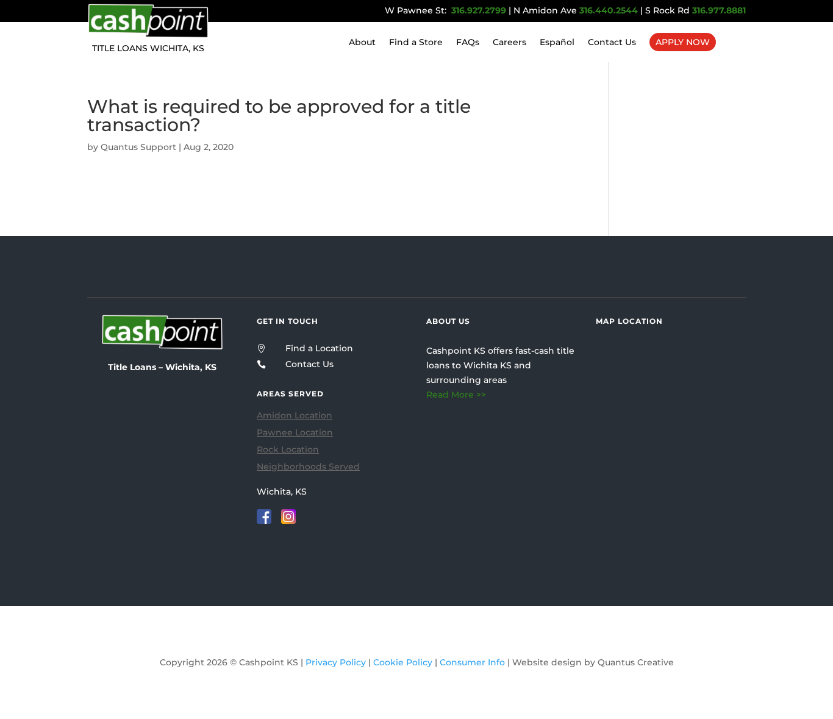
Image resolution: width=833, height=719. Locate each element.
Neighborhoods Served (308, 466)
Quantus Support (138, 146)
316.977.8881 (719, 10)
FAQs (467, 43)
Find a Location (319, 348)
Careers (509, 43)
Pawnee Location (295, 432)
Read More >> (456, 394)
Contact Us (612, 43)
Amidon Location (294, 415)
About (362, 43)
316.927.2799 (477, 10)
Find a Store (416, 43)
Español (557, 43)
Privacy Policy (336, 662)
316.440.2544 (608, 10)
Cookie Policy (402, 662)
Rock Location (288, 449)
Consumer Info (472, 662)
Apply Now (683, 42)
